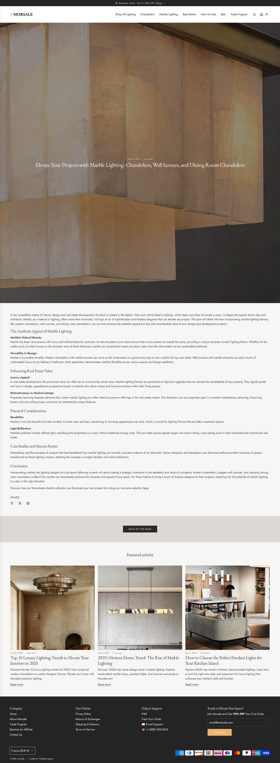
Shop (159, 3)
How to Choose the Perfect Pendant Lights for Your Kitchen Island (223, 660)
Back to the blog (140, 529)
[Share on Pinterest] (27, 504)
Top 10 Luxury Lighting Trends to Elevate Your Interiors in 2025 (49, 660)
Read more (16, 684)
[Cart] (261, 14)
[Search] (254, 14)
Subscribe (219, 732)
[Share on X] (19, 504)
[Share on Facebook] (12, 504)
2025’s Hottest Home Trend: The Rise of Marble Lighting (138, 660)
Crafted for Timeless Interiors (41, 758)
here (145, 488)
